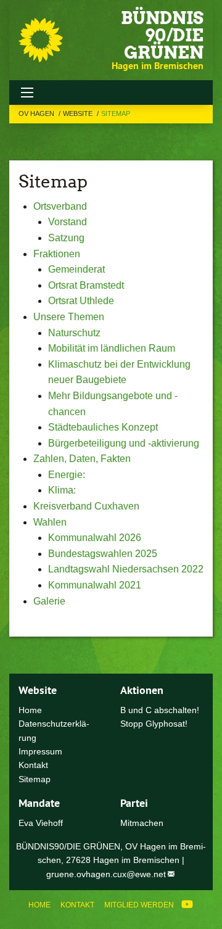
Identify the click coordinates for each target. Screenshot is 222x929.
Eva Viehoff (40, 823)
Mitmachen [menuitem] (141, 823)
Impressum (40, 751)
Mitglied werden (139, 905)
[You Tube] (187, 905)
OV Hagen (37, 113)
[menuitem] (39, 905)
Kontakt (77, 905)
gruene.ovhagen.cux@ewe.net (106, 874)
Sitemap (115, 113)
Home (39, 905)
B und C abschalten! (159, 710)
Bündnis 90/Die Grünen (162, 35)
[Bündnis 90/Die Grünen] (40, 40)
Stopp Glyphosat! (153, 724)
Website (78, 113)
